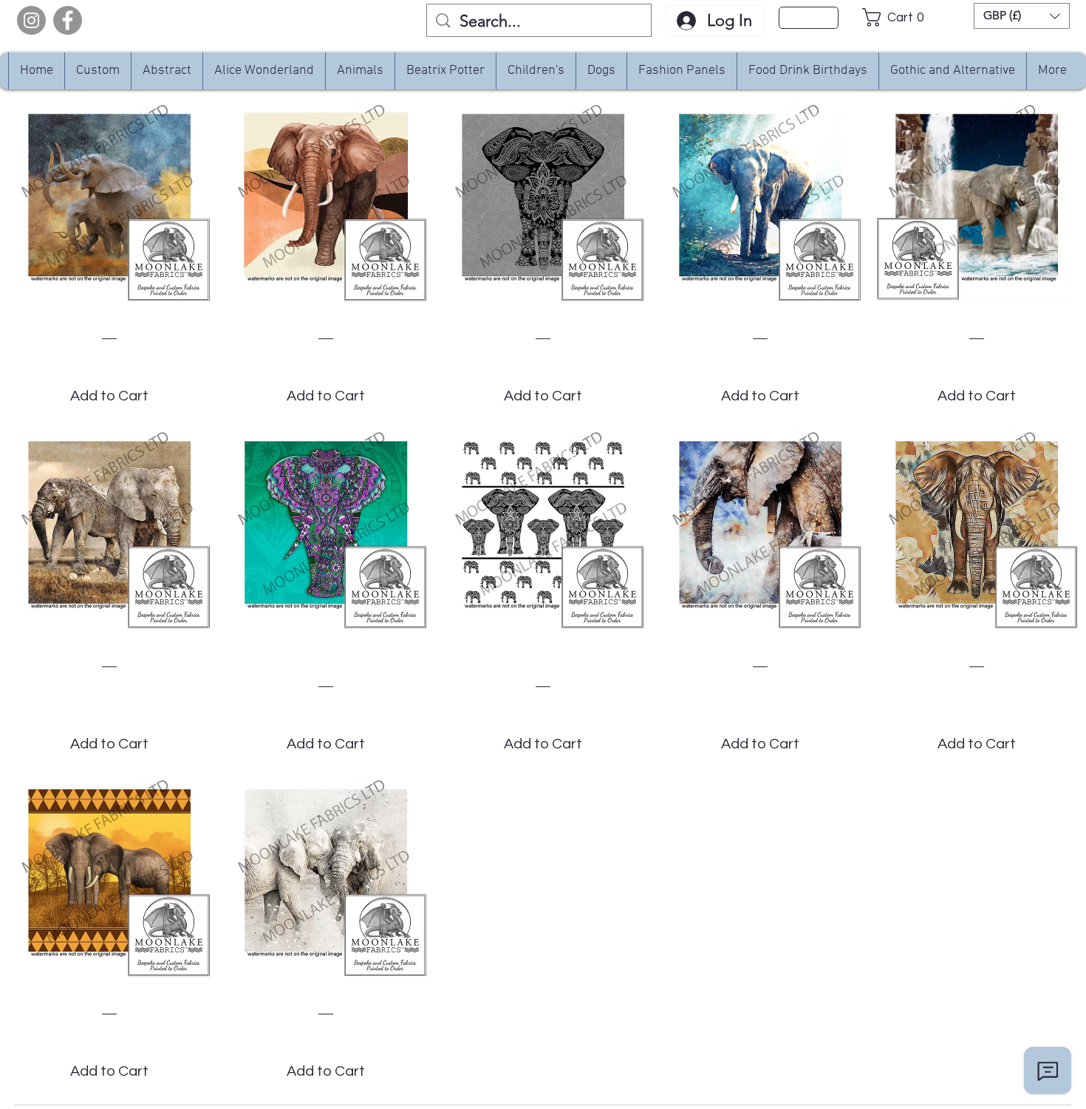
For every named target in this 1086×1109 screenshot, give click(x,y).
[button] (897, 17)
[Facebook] (67, 20)
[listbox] (1022, 16)
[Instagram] (31, 20)
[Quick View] (109, 201)
